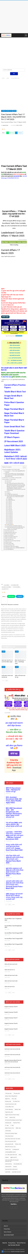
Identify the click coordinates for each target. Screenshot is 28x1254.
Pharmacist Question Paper (11, 1133)
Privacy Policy (7, 1229)
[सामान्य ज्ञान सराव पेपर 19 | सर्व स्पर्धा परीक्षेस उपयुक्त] (7, 655)
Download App (18, 335)
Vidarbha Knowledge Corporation (18, 1251)
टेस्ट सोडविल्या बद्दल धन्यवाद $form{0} (12, 494)
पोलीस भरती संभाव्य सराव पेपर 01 (11, 964)
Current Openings (9, 1109)
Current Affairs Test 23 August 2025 (13, 933)
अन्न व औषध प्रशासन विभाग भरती (11, 1154)
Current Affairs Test (7, 110)
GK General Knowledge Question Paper (13, 1120)
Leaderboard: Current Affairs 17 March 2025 (12, 477)
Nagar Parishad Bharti (14, 409)
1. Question (10, 501)
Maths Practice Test (9, 1128)
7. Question (10, 508)
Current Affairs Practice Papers (11, 529)
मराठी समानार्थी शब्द (8, 1164)
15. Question (11, 517)
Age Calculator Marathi (9, 1234)
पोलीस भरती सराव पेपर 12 (10, 969)
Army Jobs (14, 1098)
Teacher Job (7, 1149)
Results (8, 491)
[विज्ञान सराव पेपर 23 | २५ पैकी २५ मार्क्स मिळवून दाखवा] (20, 655)
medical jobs (8, 1130)
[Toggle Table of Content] (23, 467)
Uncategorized (15, 1149)
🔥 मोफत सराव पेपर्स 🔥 (10, 524)
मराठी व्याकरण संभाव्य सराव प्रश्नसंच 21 (12, 1073)
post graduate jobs (9, 1144)
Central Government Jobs (10, 1104)
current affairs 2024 (14, 585)
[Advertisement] (14, 17)
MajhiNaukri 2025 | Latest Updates (12, 546)
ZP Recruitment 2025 (13, 441)
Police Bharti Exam (9, 1136)
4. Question (10, 504)
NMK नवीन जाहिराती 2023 (14, 463)
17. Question (11, 519)
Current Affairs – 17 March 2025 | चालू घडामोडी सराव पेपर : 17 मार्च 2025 (15, 471)
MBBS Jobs (18, 1128)
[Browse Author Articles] (4, 600)
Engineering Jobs (9, 1112)
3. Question (10, 503)
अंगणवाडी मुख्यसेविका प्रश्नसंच (10, 1152)
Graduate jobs (8, 1122)
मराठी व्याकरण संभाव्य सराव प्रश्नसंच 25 (12, 1049)
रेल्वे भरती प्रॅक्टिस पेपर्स (18, 1164)
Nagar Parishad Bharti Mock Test (11, 536)
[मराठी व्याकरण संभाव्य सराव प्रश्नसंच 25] (7, 670)
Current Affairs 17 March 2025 (9, 479)
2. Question (10, 502)
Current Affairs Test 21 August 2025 (13, 938)
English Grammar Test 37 (11, 1017)
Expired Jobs (12, 1117)
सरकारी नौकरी (7, 1172)
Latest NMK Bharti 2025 (15, 445)
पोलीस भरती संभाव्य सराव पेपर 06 (11, 975)
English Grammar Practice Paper (12, 1114)
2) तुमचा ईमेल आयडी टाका (11, 500)
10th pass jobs (8, 1093)
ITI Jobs (7, 1125)
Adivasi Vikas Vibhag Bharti (11, 1096)
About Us (6, 1226)
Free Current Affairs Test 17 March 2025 (11, 469)
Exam (14, 110)
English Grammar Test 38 (11, 1012)
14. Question (11, 516)
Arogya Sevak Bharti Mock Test (11, 532)
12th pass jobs (16, 1093)
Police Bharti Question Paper (10, 533)
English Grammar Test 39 (11, 1006)
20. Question (11, 523)
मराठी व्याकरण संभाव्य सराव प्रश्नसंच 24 (12, 1054)
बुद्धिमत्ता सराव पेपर (13, 1157)
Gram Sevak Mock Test (14, 426)
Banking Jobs (8, 1101)
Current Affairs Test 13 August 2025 (13, 944)
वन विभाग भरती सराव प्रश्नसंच (14, 347)
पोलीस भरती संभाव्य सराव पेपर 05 (11, 981)
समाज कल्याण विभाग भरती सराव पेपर (11, 1169)
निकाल (20, 1154)
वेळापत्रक (15, 1166)
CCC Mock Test (16, 1101)
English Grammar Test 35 (11, 1029)
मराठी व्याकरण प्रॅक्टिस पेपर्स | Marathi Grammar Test (12, 1161)
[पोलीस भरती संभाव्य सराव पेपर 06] (20, 670)
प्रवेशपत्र (7, 1157)
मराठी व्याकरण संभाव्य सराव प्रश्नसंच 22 (12, 1067)
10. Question (11, 511)
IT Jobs (12, 1125)
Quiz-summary (9, 480)
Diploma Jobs (18, 1109)
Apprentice (7, 1098)
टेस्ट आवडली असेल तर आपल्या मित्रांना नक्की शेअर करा (14, 525)
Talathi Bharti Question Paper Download (12, 540)
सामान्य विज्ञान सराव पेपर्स (16, 1172)
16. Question (11, 518)
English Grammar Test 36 (11, 1023)
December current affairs (6, 587)
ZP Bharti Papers (11, 437)
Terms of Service (7, 1232)
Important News (16, 1122)
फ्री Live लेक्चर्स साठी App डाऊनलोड (14, 363)
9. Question (10, 510)
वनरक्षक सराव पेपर (8, 1166)
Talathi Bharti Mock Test (15, 392)
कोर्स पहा (14, 753)
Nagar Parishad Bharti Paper (10, 537)
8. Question (10, 509)
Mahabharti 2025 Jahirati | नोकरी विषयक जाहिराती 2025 (15, 547)
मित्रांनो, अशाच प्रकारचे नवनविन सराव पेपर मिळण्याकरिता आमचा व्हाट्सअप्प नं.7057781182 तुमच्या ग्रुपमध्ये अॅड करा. (16, 528)
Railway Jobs (18, 1144)
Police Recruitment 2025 (10, 1141)
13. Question (11, 515)
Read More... (14, 1204)
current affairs (6, 585)
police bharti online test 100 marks (12, 1138)
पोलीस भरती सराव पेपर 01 (10, 986)
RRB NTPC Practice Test (10, 1146)
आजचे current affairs (16, 587)
